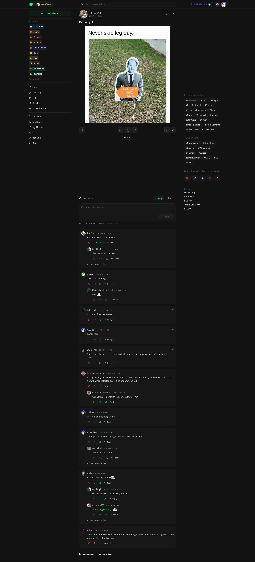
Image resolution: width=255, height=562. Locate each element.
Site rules (189, 200)
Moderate (37, 121)
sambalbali (97, 448)
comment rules (112, 223)
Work (189, 162)
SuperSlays (91, 432)
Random (36, 103)
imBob (89, 530)
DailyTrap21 (92, 310)
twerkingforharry (100, 249)
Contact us (189, 196)
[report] (167, 130)
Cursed (203, 152)
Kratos (214, 115)
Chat (34, 132)
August (215, 100)
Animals (35, 42)
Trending (36, 92)
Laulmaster (91, 349)
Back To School (194, 105)
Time (170, 198)
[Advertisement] (204, 50)
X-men (204, 119)
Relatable (36, 73)
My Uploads (38, 127)
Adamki (90, 330)
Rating (159, 198)
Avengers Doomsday (196, 110)
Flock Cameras (213, 124)
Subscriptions (39, 108)
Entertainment (38, 47)
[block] (173, 130)
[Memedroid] (31, 4)
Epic (33, 58)
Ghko (127, 137)
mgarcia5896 (98, 505)
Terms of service (192, 204)
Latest (35, 87)
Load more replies (98, 264)
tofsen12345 (95, 13)
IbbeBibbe (91, 233)
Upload (51, 13)
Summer (210, 105)
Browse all (34, 79)
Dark (34, 53)
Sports (34, 31)
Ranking (36, 137)
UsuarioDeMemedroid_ (103, 290)
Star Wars (191, 119)
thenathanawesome (95, 373)
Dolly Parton (208, 129)
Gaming (35, 37)
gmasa (89, 274)
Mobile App (190, 192)
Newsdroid (36, 26)
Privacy (187, 208)
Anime (34, 63)
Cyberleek (201, 115)
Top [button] (34, 97)
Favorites (37, 116)
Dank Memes (193, 143)
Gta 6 (189, 115)
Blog (34, 143)
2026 (204, 100)
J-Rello (89, 473)
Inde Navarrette (194, 124)
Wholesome (37, 68)
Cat (216, 157)
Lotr (213, 110)
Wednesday (192, 129)
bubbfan (90, 412)
